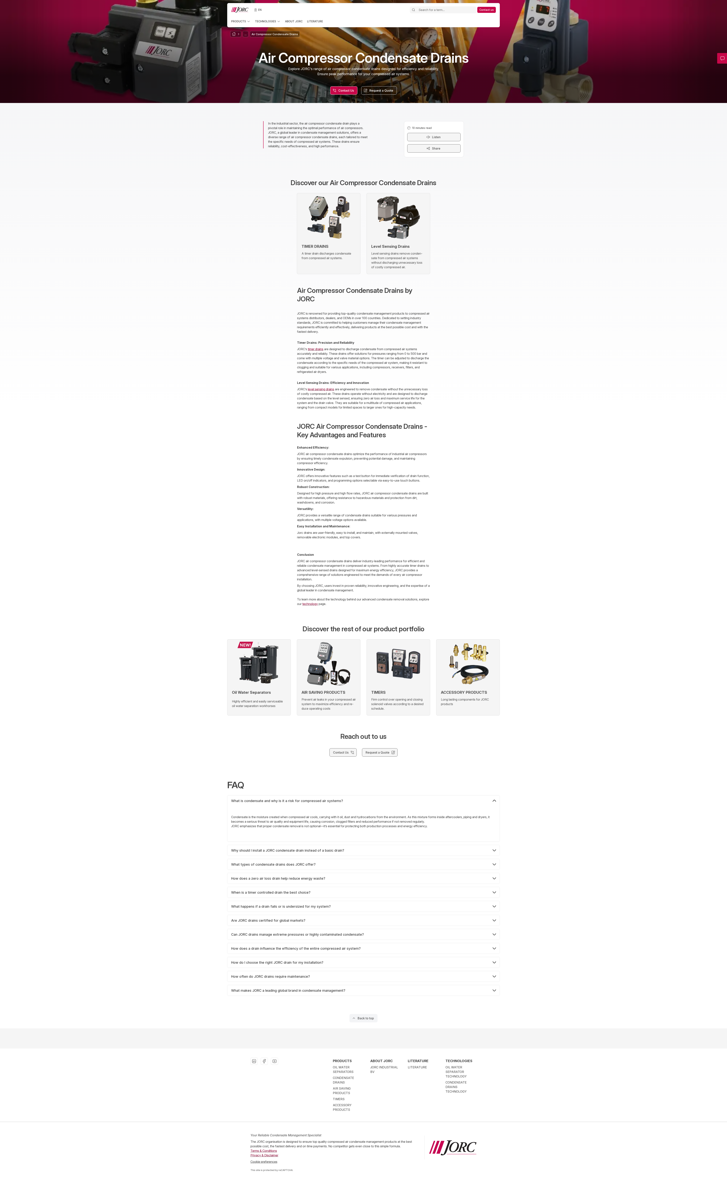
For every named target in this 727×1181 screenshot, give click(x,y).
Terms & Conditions (263, 1151)
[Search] (413, 9)
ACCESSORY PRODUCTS (342, 1107)
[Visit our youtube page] (274, 1061)
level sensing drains (321, 389)
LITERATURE (417, 1067)
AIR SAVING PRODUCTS (342, 1091)
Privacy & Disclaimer (264, 1155)
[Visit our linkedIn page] (254, 1061)
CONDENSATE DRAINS (343, 1080)
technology (310, 604)
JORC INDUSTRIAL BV (384, 1069)
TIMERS (339, 1099)
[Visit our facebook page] (264, 1061)
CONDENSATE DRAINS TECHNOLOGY (456, 1086)
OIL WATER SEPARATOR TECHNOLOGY (456, 1071)
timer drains (315, 349)
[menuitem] (240, 21)
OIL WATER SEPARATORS (343, 1069)
